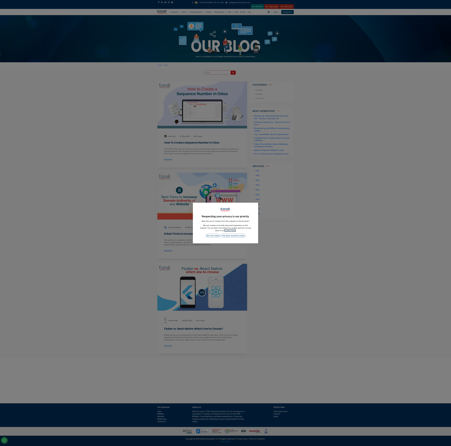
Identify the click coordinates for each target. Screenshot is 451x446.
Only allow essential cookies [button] (233, 236)
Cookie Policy (230, 231)
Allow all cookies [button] (213, 236)
